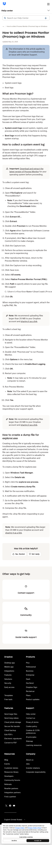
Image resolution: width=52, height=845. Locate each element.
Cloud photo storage (12, 722)
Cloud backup (10, 730)
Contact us (30, 718)
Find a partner (10, 797)
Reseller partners (11, 788)
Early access (9, 687)
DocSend (30, 683)
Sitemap (29, 741)
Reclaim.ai (30, 691)
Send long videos (11, 718)
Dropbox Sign (31, 687)
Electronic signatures (13, 738)
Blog (6, 760)
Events (7, 764)
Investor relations (33, 768)
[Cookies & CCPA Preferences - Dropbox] (26, 833)
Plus (28, 663)
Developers (8, 776)
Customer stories (11, 768)
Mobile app (9, 667)
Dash (28, 679)
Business (29, 671)
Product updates (32, 699)
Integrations (9, 671)
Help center (7, 10)
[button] (5, 18)
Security (7, 683)
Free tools (8, 699)
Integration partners (12, 792)
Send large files (10, 714)
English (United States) (13, 820)
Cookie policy (31, 726)
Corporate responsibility (35, 772)
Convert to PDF (10, 743)
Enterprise (30, 675)
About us (29, 760)
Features (7, 675)
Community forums (12, 780)
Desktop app (9, 663)
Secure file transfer (12, 726)
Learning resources (34, 745)
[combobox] (26, 18)
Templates (8, 695)
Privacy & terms (32, 722)
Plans (28, 695)
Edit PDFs (8, 734)
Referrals (8, 784)
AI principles (31, 737)
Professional (31, 667)
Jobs (28, 764)
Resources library (11, 772)
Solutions (8, 679)
